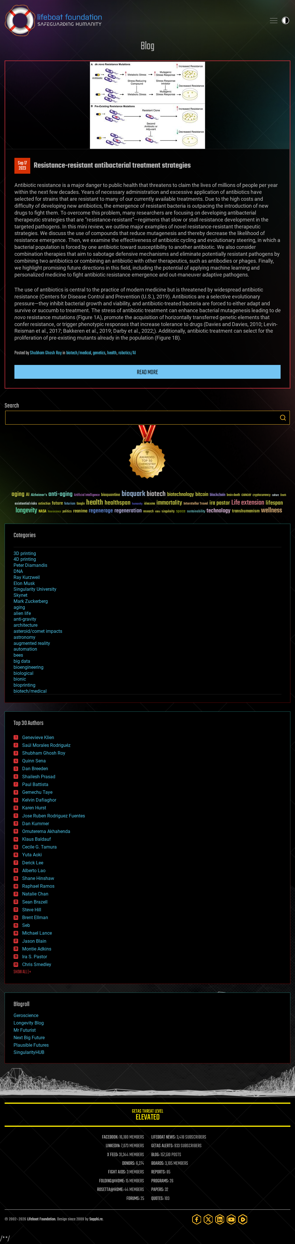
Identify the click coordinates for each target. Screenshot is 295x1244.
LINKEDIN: (113, 1146)
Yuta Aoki (32, 854)
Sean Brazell (35, 902)
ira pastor (219, 503)
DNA (18, 571)
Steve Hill (31, 909)
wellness (271, 510)
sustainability (196, 512)
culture (275, 495)
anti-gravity (25, 619)
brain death (233, 495)
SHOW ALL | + (22, 972)
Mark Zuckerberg (31, 601)
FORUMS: (133, 1199)
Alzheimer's (39, 495)
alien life (22, 613)
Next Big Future (29, 1037)
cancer (246, 495)
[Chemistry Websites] (147, 453)
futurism (69, 504)
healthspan (118, 503)
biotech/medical (78, 353)
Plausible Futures (31, 1045)
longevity (26, 510)
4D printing (25, 559)
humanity (137, 504)
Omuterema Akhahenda (46, 831)
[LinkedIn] (219, 1219)
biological (23, 673)
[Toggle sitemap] (273, 20)
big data (22, 661)
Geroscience (26, 1015)
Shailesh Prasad (38, 776)
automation (25, 649)
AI (27, 495)
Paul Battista (35, 784)
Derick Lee (32, 863)
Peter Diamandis (30, 565)
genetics (99, 353)
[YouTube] (231, 1219)
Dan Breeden (35, 768)
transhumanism (246, 511)
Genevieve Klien (38, 737)
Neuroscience (54, 512)
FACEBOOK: (110, 1137)
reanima (80, 511)
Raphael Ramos (38, 886)
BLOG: (155, 1155)
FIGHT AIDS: (117, 1172)
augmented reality (32, 643)
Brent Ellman (35, 917)
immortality (169, 502)
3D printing (25, 553)
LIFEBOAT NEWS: (163, 1137)
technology (218, 511)
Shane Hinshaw (38, 878)
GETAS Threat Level (147, 1116)
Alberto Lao (34, 870)
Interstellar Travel (196, 504)
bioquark (133, 494)
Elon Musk (24, 583)
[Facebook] (196, 1219)
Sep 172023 (22, 166)
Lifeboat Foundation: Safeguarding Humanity (133, 20)
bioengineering (29, 667)
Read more (147, 372)
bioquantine (110, 494)
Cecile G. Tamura (39, 847)
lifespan (274, 503)
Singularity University (35, 589)
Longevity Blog (29, 1023)
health (112, 353)
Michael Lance (37, 933)
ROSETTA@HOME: (110, 1190)
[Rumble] (242, 1219)
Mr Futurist (25, 1030)
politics (67, 512)
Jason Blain (34, 941)
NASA (42, 511)
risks (157, 511)
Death (283, 495)
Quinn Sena (34, 761)
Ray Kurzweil (27, 577)
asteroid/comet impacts (38, 631)
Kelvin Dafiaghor (39, 800)
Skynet (20, 595)
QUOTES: (157, 1199)
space (181, 511)
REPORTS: (158, 1172)
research (148, 512)
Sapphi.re (96, 1219)
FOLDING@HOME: (112, 1181)
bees (18, 655)
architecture (25, 625)
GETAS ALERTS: (162, 1146)
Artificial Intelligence (87, 495)
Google (81, 504)
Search (283, 418)
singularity (168, 512)
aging (18, 494)
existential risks (26, 504)
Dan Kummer (35, 823)
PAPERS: (157, 1190)
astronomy (24, 637)
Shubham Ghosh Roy (46, 353)
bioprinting (24, 685)
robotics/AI (127, 353)
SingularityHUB (29, 1052)
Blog (147, 46)
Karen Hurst (34, 808)
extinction (44, 504)
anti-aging (60, 494)
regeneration (128, 511)
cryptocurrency (262, 495)
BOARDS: (157, 1163)
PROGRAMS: (160, 1181)
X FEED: (112, 1155)
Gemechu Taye (37, 792)
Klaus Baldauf (36, 839)
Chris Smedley (36, 964)
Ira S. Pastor (34, 956)
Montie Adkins (36, 949)
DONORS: (128, 1163)
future (57, 503)
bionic (20, 679)
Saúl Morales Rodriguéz (46, 745)
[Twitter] (208, 1219)
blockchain (217, 495)
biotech (156, 494)
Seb (26, 925)
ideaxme (149, 504)
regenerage (101, 511)
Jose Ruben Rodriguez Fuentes (53, 816)
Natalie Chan (35, 894)
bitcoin (201, 495)
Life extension (247, 503)
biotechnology (180, 495)
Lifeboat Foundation (41, 1219)
